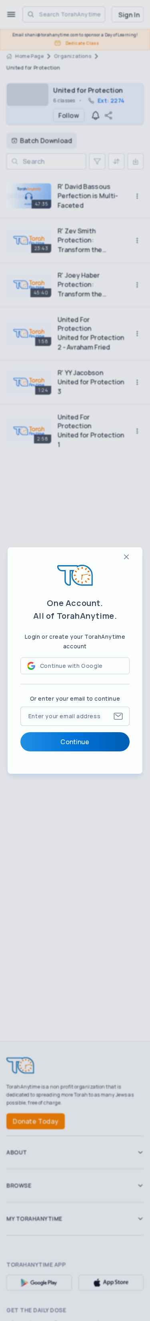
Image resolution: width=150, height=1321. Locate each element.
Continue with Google (71, 665)
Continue (74, 741)
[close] (126, 556)
